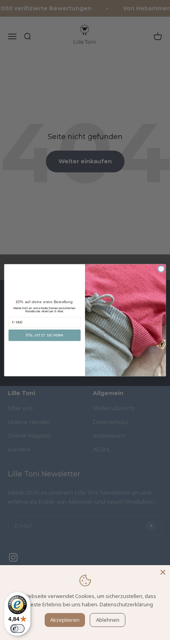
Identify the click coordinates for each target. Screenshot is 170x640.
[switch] (17, 628)
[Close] (163, 572)
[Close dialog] (161, 269)
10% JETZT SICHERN (44, 335)
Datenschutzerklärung (126, 604)
